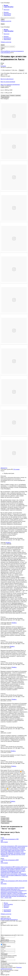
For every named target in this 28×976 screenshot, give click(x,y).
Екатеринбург (7, 13)
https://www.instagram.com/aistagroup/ (10, 84)
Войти (2, 938)
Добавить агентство (6, 21)
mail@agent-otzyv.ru (6, 918)
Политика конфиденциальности (9, 919)
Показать (21, 70)
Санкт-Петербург (8, 6)
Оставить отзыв (5, 95)
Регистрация (4, 954)
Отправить (3, 961)
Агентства (3, 51)
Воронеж (6, 12)
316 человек (16, 469)
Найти (2, 19)
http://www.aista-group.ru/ (7, 79)
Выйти (2, 24)
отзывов (3, 66)
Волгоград (6, 9)
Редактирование (5, 97)
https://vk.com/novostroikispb (8, 81)
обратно (3, 468)
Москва (6, 5)
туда (6, 468)
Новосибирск (7, 15)
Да (1, 973)
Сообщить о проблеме (15, 95)
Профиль (8, 542)
